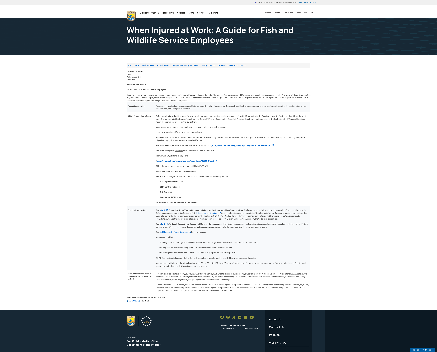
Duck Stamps (288, 13)
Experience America (149, 12)
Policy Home (133, 65)
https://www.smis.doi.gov (207, 213)
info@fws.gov (251, 328)
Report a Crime (301, 13)
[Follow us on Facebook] (222, 317)
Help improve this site (422, 349)
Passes (268, 13)
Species (181, 12)
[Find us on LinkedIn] (240, 317)
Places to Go (168, 12)
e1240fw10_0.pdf (135, 301)
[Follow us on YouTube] (252, 317)
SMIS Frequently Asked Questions (174, 232)
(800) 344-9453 (228, 328)
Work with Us (277, 342)
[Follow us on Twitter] (234, 317)
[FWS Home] (131, 16)
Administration (163, 65)
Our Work (213, 12)
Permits (277, 13)
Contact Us (276, 327)
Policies (274, 335)
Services (201, 12)
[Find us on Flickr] (246, 317)
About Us (275, 319)
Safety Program (208, 65)
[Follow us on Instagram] (228, 317)
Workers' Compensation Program (232, 65)
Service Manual (148, 65)
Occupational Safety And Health (185, 65)
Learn (191, 12)
